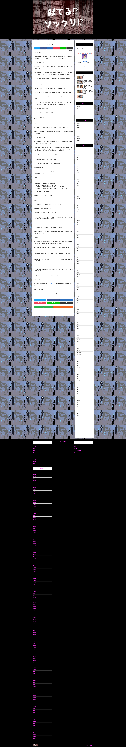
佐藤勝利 (34, 526)
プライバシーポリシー (80, 110)
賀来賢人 (78, 389)
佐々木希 (78, 196)
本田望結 (78, 289)
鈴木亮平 (78, 391)
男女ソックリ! (79, 352)
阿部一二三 (78, 400)
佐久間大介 (78, 198)
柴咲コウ (78, 302)
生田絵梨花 (34, 669)
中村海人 (78, 174)
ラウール (78, 153)
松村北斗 (78, 296)
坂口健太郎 (34, 550)
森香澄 (34, 630)
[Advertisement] (84, 428)
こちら (51, 154)
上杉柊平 (78, 161)
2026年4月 (34, 454)
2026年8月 (78, 123)
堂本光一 (78, 231)
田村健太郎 (78, 350)
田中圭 (78, 348)
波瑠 (33, 654)
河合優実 (78, 328)
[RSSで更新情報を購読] (63, 307)
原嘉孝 (34, 539)
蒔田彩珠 (78, 376)
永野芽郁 (78, 324)
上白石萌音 (34, 487)
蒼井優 (78, 378)
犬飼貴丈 (34, 667)
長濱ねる (78, 398)
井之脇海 (78, 179)
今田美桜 (78, 183)
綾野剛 (34, 693)
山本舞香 (78, 257)
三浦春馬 (78, 157)
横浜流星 (78, 309)
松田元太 (78, 298)
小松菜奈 (78, 244)
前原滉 (78, 211)
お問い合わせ (78, 106)
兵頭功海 (78, 207)
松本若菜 (34, 617)
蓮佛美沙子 (78, 380)
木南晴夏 (78, 283)
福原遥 (34, 682)
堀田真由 (34, 552)
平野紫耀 (34, 591)
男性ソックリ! (79, 354)
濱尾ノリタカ (78, 339)
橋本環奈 (78, 311)
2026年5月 (78, 129)
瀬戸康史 (78, 341)
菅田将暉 (78, 372)
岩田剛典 (78, 261)
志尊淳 (78, 272)
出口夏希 (78, 209)
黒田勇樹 (78, 411)
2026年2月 (78, 136)
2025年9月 (78, 140)
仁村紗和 (78, 181)
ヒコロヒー (34, 474)
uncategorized (79, 148)
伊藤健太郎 (34, 513)
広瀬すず (78, 270)
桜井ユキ (34, 628)
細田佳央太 (78, 367)
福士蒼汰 (78, 361)
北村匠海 (78, 213)
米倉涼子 (78, 363)
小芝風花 (78, 248)
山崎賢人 (34, 578)
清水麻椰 (78, 337)
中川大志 (78, 172)
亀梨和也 (34, 500)
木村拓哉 (78, 285)
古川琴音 (78, 218)
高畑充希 (78, 402)
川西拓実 (78, 263)
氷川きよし (78, 315)
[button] (69, 48)
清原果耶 (78, 335)
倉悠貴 (78, 205)
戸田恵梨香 (78, 274)
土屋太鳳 (78, 222)
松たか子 (34, 615)
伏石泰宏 (78, 192)
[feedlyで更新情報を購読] (43, 307)
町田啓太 (34, 680)
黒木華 (34, 732)
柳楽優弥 (78, 300)
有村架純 (34, 602)
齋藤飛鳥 (78, 415)
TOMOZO (84, 61)
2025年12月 (78, 138)
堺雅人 (78, 233)
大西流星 (78, 235)
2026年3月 (78, 134)
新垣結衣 (78, 276)
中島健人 (78, 168)
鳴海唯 (78, 406)
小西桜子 (78, 250)
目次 (77, 115)
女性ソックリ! (35, 565)
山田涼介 (78, 259)
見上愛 (78, 385)
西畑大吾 (34, 706)
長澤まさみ (78, 393)
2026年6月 (78, 127)
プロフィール (76, 452)
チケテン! (78, 108)
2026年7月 (78, 125)
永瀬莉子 (78, 322)
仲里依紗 (78, 185)
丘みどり (78, 166)
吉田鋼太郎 (78, 220)
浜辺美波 (34, 656)
